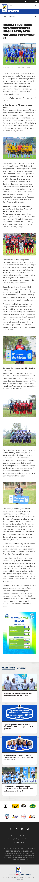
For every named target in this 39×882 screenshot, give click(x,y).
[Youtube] (36, 1)
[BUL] (32, 806)
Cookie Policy (19, 842)
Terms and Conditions (19, 836)
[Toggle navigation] (11, 6)
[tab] (9, 668)
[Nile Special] (23, 806)
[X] (29, 1)
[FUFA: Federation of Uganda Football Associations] (5, 8)
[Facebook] (25, 1)
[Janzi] (6, 806)
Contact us (26, 839)
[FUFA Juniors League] (18, 816)
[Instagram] (32, 1)
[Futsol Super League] (35, 816)
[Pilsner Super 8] (27, 816)
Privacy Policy (13, 839)
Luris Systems (26, 875)
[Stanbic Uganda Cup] (10, 816)
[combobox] (19, 16)
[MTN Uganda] (15, 806)
